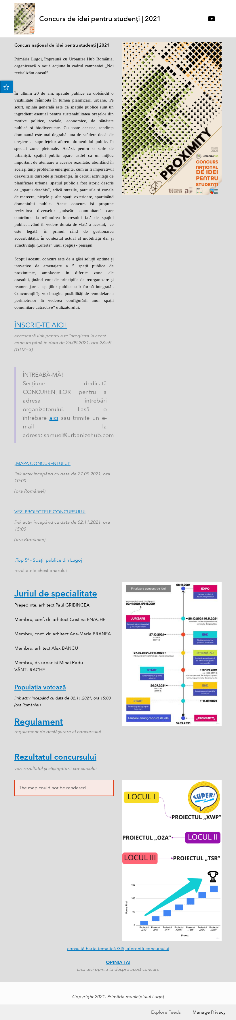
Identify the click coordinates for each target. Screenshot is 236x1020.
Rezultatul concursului (55, 757)
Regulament (38, 721)
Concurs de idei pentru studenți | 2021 (100, 18)
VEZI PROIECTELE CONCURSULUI (49, 511)
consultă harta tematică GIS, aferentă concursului (118, 948)
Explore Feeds (166, 1012)
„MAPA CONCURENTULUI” (42, 463)
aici (53, 417)
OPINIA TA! (118, 962)
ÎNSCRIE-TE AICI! (40, 325)
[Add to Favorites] (6, 87)
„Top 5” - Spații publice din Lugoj (48, 560)
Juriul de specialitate (55, 593)
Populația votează (40, 687)
